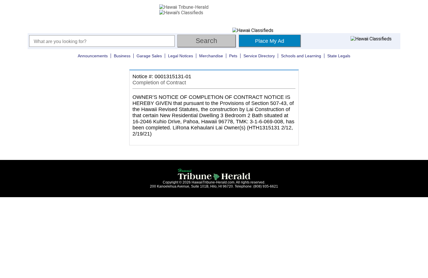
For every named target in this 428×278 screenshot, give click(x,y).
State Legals (338, 56)
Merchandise (211, 56)
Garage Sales (149, 56)
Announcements (93, 56)
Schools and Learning (301, 56)
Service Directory (259, 56)
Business (122, 56)
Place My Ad (269, 41)
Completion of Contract (159, 82)
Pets (233, 56)
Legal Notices (180, 56)
